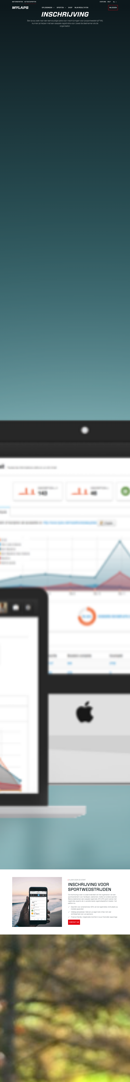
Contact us (74, 922)
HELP (109, 1)
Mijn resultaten (81, 7)
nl (114, 2)
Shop (70, 7)
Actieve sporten (30, 1)
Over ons (103, 1)
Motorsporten (17, 1)
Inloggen (113, 7)
